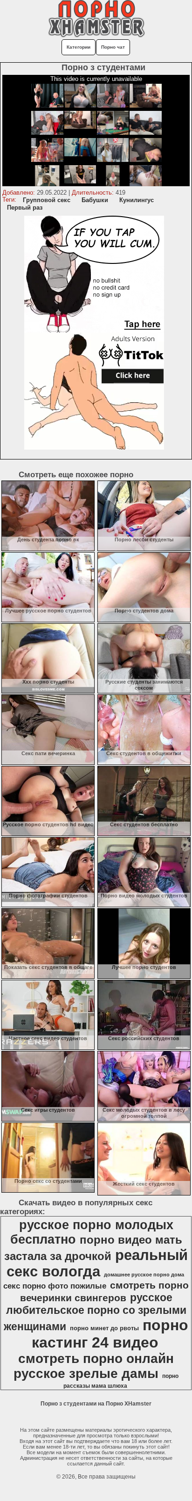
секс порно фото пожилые (54, 1285)
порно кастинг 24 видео (110, 1334)
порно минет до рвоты (104, 1328)
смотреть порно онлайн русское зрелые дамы (94, 1366)
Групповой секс (46, 200)
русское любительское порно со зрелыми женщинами (95, 1312)
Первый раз (24, 207)
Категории (78, 47)
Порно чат (113, 47)
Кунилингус (136, 200)
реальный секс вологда (97, 1263)
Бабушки (95, 200)
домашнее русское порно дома (144, 1274)
